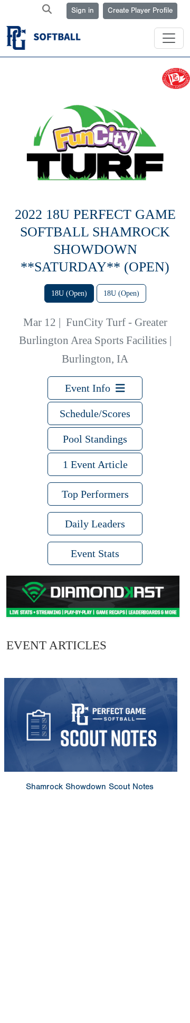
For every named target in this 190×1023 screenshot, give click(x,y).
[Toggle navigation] (169, 38)
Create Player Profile (140, 10)
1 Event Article (95, 464)
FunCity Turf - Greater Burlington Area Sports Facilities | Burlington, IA (95, 340)
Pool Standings (95, 439)
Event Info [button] (90, 388)
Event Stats (95, 553)
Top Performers (95, 494)
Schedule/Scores (95, 413)
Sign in (82, 10)
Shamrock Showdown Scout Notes (90, 786)
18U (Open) (69, 293)
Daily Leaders (95, 524)
